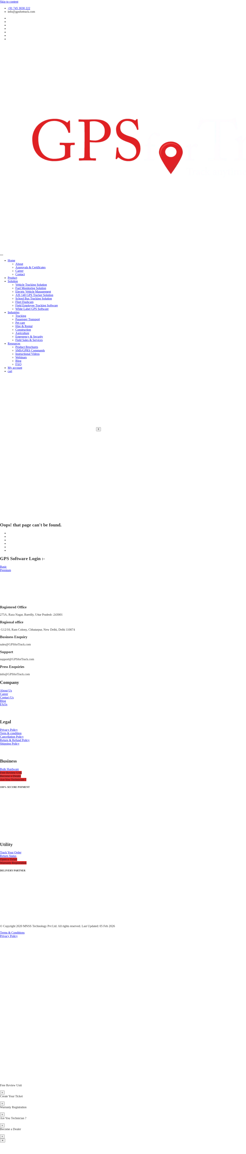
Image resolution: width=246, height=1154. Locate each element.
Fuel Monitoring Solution (30, 288)
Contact (20, 274)
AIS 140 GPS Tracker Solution (34, 295)
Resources (14, 343)
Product (12, 277)
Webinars (21, 357)
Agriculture (22, 333)
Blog (18, 360)
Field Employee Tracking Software (36, 305)
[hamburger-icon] (1, 255)
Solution (13, 281)
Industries (13, 312)
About (19, 264)
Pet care (20, 322)
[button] (11, 772)
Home (11, 260)
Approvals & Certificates (30, 267)
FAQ (18, 364)
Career (19, 270)
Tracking (20, 315)
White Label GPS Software (32, 309)
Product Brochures (26, 347)
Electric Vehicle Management (33, 291)
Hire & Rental (23, 326)
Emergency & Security (29, 336)
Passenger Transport (27, 319)
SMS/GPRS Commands (30, 350)
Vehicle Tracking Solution (31, 284)
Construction (23, 329)
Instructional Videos (27, 354)
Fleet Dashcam (24, 302)
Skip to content (9, 1)
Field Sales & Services (29, 340)
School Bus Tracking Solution (33, 298)
